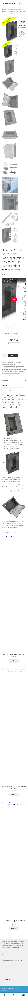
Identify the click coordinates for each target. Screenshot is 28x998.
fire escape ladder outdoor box (13, 367)
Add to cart (13, 355)
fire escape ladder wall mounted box (13, 371)
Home (5, 9)
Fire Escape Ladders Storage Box (15, 9)
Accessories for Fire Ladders (14, 362)
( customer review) (14, 269)
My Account (4, 995)
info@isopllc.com (6, 979)
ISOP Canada (8, 3)
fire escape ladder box (9, 366)
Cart (22, 994)
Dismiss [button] (4, 990)
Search (14, 995)
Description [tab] (5, 380)
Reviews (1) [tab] (5, 385)
